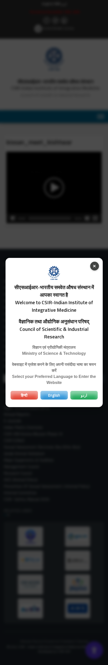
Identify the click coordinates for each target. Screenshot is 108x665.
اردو (84, 395)
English (54, 395)
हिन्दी (24, 395)
